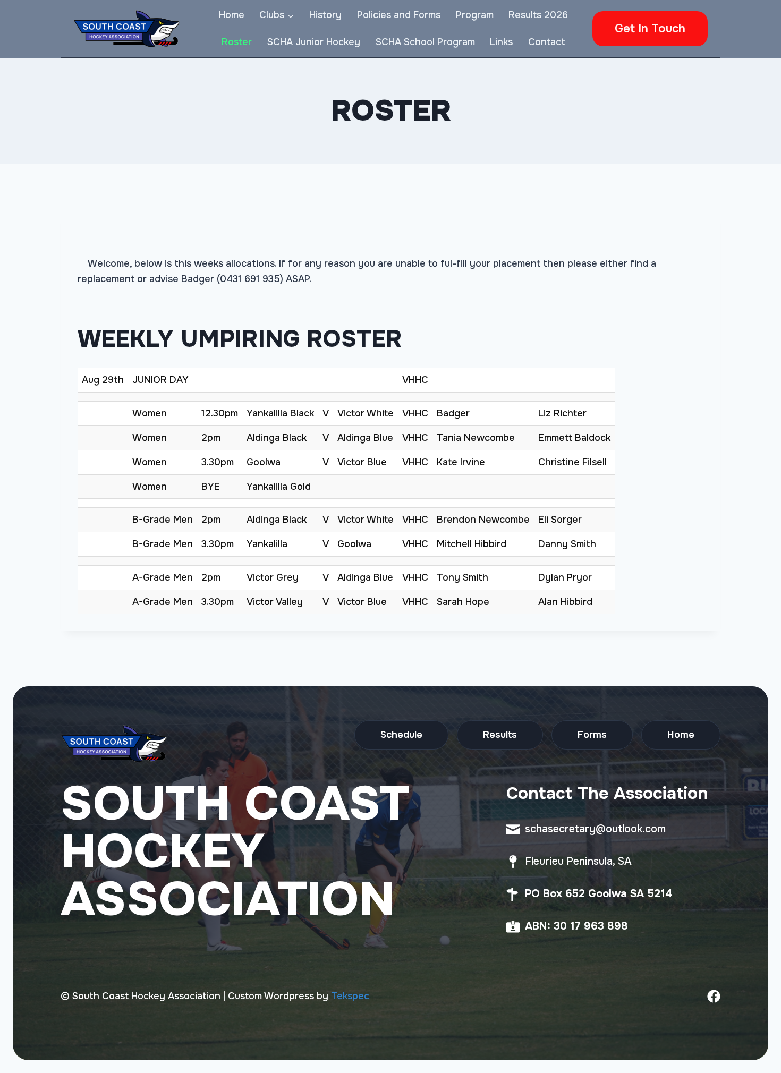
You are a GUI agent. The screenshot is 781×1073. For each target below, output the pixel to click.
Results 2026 (538, 15)
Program (475, 15)
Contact (546, 42)
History (325, 15)
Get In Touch (650, 28)
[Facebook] (713, 996)
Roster (237, 42)
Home (231, 15)
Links (501, 42)
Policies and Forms (398, 15)
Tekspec (350, 996)
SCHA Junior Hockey (313, 42)
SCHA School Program (425, 42)
